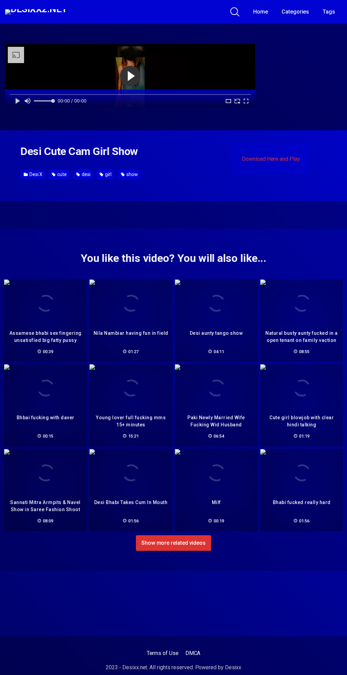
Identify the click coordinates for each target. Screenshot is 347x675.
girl (107, 174)
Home (260, 11)
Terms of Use (163, 653)
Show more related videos (173, 543)
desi (85, 174)
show (131, 174)
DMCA (193, 653)
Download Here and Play (271, 159)
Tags (329, 11)
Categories (295, 11)
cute (61, 174)
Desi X (35, 174)
